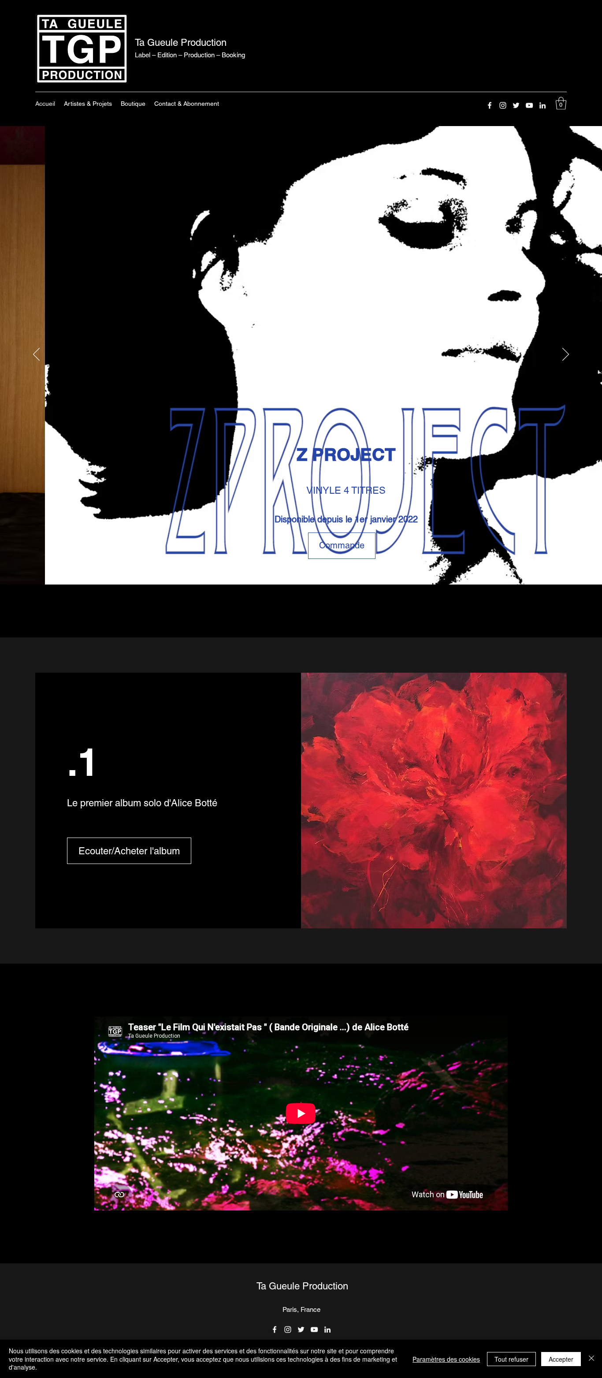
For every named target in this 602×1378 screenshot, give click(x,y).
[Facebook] (489, 105)
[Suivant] (565, 355)
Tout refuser (511, 1359)
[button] (561, 103)
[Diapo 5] (320, 567)
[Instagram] (502, 105)
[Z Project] (292, 567)
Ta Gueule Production (181, 42)
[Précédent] (36, 355)
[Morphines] (282, 567)
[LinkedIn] (542, 105)
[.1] (302, 567)
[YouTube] (529, 105)
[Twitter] (516, 105)
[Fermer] (591, 1359)
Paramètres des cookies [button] (446, 1359)
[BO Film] (311, 567)
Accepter (561, 1359)
